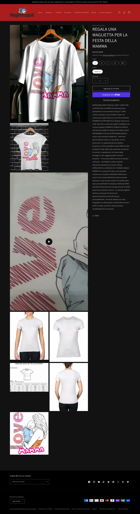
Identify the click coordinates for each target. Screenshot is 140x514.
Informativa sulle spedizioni (107, 509)
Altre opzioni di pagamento (111, 100)
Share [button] (97, 216)
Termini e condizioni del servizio (81, 509)
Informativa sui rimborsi (45, 509)
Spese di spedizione (109, 55)
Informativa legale (123, 509)
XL (115, 63)
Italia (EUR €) (16, 501)
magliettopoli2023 (19, 509)
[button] (49, 12)
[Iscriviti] (46, 481)
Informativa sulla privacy (62, 509)
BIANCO (97, 72)
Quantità (95, 76)
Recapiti (94, 509)
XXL (123, 63)
